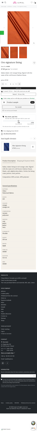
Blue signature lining (19, 145)
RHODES (3, 305)
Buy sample (18, 107)
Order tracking (5, 329)
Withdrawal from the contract (9, 296)
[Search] (5, 2)
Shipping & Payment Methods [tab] (26, 161)
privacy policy (31, 379)
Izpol (4, 245)
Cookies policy (5, 293)
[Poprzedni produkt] (31, 138)
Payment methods (6, 300)
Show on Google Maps (7, 353)
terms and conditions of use (19, 379)
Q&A (2, 309)
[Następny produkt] (34, 138)
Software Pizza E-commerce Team (21, 408)
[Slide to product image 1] (5, 52)
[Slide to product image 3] (23, 52)
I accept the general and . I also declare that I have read (19, 381)
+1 (19, 84)
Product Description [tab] (9, 161)
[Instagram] (2, 363)
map (2, 311)
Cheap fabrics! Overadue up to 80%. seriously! (14, 278)
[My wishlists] (31, 2)
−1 (2, 84)
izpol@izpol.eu (9, 359)
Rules (2, 302)
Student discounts (6, 313)
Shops (2, 320)
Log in (3, 331)
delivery (3, 291)
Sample (3, 307)
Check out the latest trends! (9, 280)
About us (3, 298)
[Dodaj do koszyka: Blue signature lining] (33, 147)
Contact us (4, 316)
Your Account (6, 326)
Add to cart (18, 88)
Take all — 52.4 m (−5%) (18, 94)
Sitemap (3, 318)
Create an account (6, 333)
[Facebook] (7, 363)
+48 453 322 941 (9, 356)
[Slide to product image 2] (14, 52)
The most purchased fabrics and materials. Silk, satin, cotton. (18, 282)
